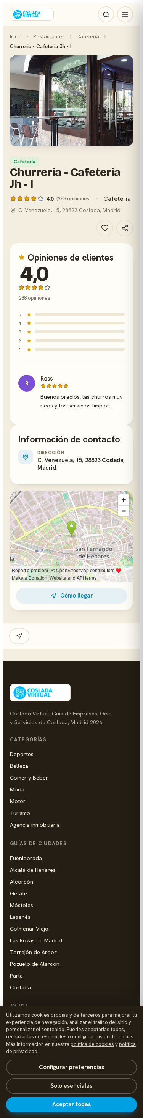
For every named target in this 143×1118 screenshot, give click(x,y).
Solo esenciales (71, 1086)
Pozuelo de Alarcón (34, 963)
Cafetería (87, 36)
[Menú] (125, 14)
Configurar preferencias (71, 1067)
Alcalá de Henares (33, 869)
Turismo (20, 812)
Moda (17, 789)
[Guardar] (104, 228)
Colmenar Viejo (29, 928)
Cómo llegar (76, 595)
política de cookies (92, 1044)
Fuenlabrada (26, 858)
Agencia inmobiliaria (35, 824)
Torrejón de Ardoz (33, 952)
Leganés (20, 916)
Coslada (20, 987)
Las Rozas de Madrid (36, 940)
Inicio (16, 36)
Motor (18, 801)
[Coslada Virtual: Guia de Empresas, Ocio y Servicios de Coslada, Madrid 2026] (32, 14)
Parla (16, 975)
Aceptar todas (71, 1104)
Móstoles (21, 905)
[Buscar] (106, 14)
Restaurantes (49, 36)
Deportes (22, 754)
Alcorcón (21, 881)
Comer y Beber (29, 777)
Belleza (19, 765)
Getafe (18, 893)
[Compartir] (124, 228)
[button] (71, 100)
